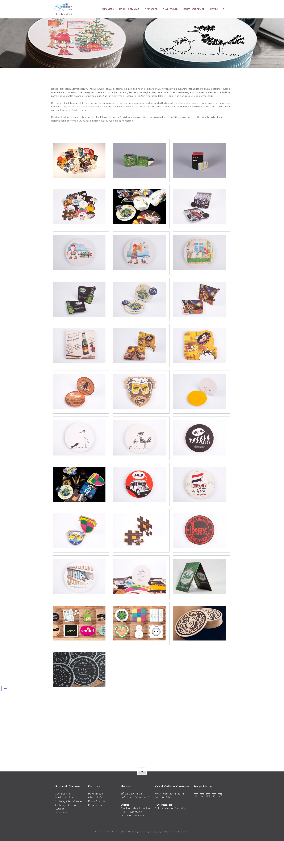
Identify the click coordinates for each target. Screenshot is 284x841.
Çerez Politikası (164, 797)
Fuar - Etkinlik (96, 801)
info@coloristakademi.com (136, 797)
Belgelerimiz (96, 805)
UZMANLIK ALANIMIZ (129, 9)
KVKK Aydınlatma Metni (169, 793)
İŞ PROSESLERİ (151, 9)
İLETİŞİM (214, 9)
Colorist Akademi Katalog (170, 808)
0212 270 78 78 (133, 793)
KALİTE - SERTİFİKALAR (193, 9)
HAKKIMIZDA (107, 9)
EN (224, 9)
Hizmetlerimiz (96, 797)
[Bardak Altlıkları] (79, 177)
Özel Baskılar (63, 793)
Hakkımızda (95, 793)
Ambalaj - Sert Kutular (68, 801)
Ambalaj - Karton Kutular (65, 807)
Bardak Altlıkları (65, 797)
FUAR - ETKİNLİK (170, 9)
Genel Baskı (62, 812)
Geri (5, 688)
